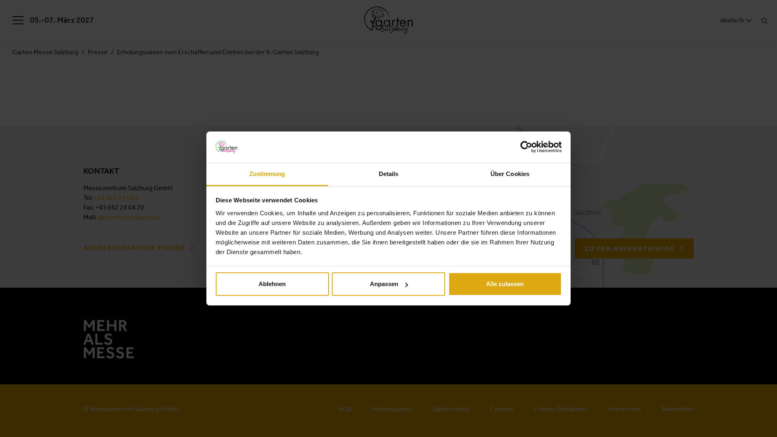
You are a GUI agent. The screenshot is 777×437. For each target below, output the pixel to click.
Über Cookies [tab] (509, 173)
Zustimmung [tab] (267, 173)
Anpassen (384, 283)
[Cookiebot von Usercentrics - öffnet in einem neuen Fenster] (526, 147)
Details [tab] (389, 173)
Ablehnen (272, 283)
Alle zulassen (505, 283)
